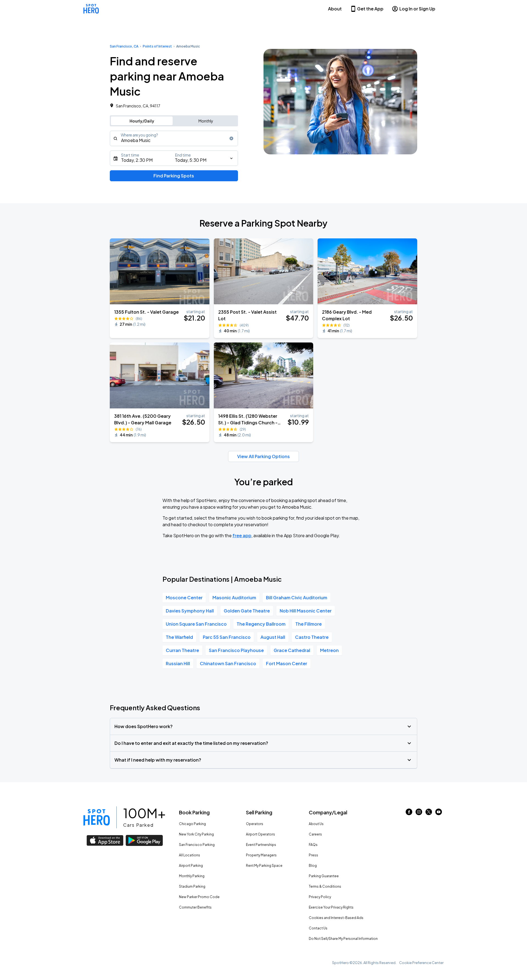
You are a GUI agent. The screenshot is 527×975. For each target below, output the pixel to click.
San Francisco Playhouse (236, 650)
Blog (313, 865)
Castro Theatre (312, 637)
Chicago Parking (192, 824)
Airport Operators (260, 834)
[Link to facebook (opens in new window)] (409, 813)
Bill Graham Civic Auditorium (296, 597)
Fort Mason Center (286, 663)
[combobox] (174, 138)
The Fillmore (308, 624)
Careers (315, 834)
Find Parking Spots (173, 176)
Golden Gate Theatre (247, 611)
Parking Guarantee (324, 876)
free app (241, 535)
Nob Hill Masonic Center (306, 611)
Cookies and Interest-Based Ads (336, 918)
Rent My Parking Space (264, 865)
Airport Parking (191, 865)
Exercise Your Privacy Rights (331, 907)
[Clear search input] (231, 138)
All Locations (189, 855)
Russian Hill (178, 663)
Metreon (329, 650)
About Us (316, 824)
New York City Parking (196, 834)
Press (313, 855)
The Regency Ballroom (261, 624)
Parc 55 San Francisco (227, 637)
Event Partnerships (261, 845)
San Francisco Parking (197, 845)
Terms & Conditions (325, 886)
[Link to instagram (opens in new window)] (419, 813)
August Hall (272, 637)
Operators (254, 824)
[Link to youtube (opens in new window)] (438, 813)
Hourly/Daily (142, 120)
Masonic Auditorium (234, 597)
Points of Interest (157, 46)
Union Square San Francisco (196, 624)
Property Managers (261, 855)
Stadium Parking (192, 886)
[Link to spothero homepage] (96, 817)
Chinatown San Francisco (228, 663)
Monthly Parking (191, 876)
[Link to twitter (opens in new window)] (428, 813)
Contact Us (318, 928)
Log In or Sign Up (417, 9)
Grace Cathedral (292, 650)
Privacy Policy (320, 897)
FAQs (313, 845)
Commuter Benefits (195, 907)
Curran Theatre (182, 650)
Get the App (370, 9)
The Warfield (179, 637)
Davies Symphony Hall (190, 611)
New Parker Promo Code (199, 897)
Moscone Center (184, 597)
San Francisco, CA (124, 46)
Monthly (205, 120)
